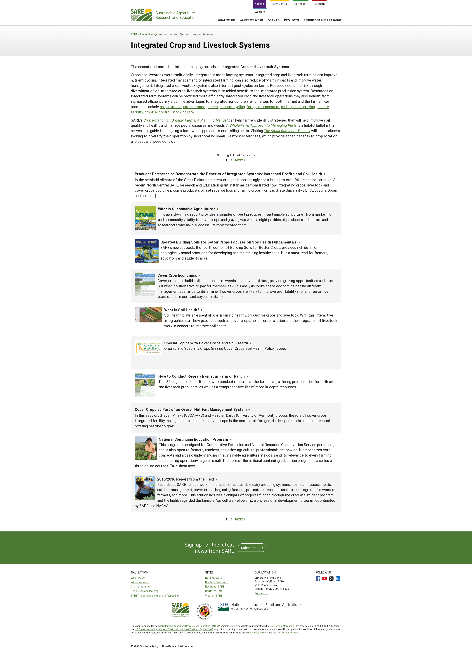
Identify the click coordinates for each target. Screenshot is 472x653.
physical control (158, 112)
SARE (134, 34)
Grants (273, 20)
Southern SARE (214, 591)
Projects (291, 20)
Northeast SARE (214, 586)
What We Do (226, 20)
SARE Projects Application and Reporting (155, 595)
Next (239, 160)
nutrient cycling (232, 106)
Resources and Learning (322, 20)
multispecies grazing (298, 106)
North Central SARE (216, 582)
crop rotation (171, 106)
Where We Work (251, 20)
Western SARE (213, 595)
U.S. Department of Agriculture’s (151, 629)
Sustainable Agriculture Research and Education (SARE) (189, 625)
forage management (263, 106)
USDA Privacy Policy (255, 632)
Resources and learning (145, 591)
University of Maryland (281, 625)
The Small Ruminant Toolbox (287, 130)
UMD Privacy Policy (286, 632)
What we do (138, 577)
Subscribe (248, 547)
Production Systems (152, 34)
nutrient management (200, 106)
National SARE (213, 577)
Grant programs (140, 586)
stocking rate (183, 112)
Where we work (140, 582)
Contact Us (261, 593)
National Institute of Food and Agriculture (190, 629)
